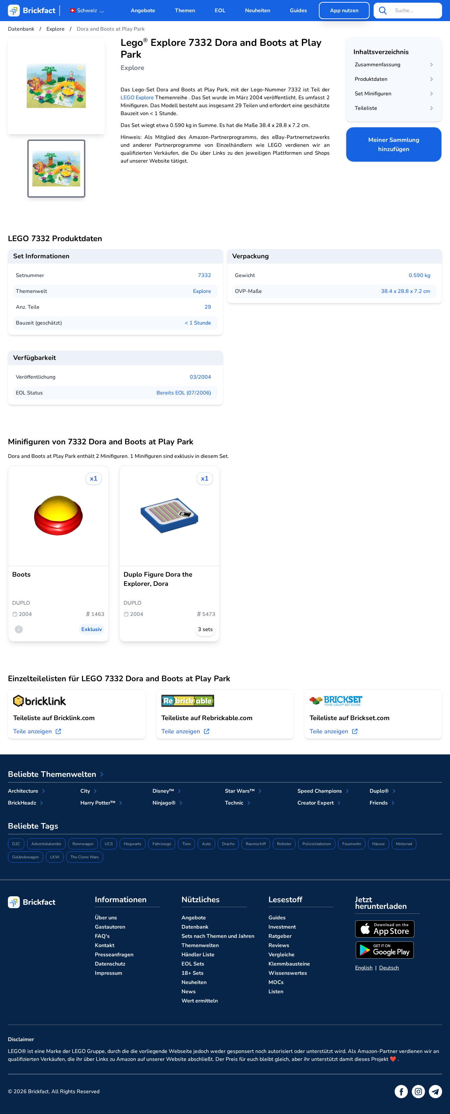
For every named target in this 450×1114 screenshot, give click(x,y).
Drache (228, 843)
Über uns (106, 917)
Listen (275, 991)
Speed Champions (319, 791)
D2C (16, 843)
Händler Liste (198, 954)
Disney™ (163, 791)
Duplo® (379, 791)
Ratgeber (280, 936)
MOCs (276, 982)
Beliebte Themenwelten (52, 774)
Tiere (186, 843)
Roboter (284, 843)
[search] (383, 11)
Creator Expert (315, 803)
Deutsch (389, 967)
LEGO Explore (137, 97)
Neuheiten (257, 10)
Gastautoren (110, 927)
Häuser (378, 843)
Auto (206, 843)
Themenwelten (200, 945)
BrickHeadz (22, 803)
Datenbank (195, 927)
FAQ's (102, 936)
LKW (54, 857)
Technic (234, 803)
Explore (202, 291)
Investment (282, 927)
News (189, 991)
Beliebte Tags (33, 826)
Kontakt (104, 945)
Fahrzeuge (162, 843)
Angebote (143, 10)
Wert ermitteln (200, 1000)
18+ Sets (193, 973)
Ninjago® (164, 803)
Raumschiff (256, 843)
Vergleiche (281, 954)
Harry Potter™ (97, 803)
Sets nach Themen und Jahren (218, 936)
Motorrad (404, 843)
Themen (185, 10)
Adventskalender (46, 843)
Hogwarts (132, 843)
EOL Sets (193, 964)
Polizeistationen (316, 843)
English (364, 967)
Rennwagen (83, 843)
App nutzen (344, 10)
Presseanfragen (114, 954)
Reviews (278, 945)
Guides (298, 10)
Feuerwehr (351, 843)
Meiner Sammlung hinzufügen (393, 144)
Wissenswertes (287, 973)
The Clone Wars (84, 857)
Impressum (108, 973)
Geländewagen (25, 857)
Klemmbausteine (289, 964)
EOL (220, 10)
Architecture (23, 791)
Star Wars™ (240, 791)
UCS (109, 843)
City (85, 791)
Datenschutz (110, 964)
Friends (379, 803)
